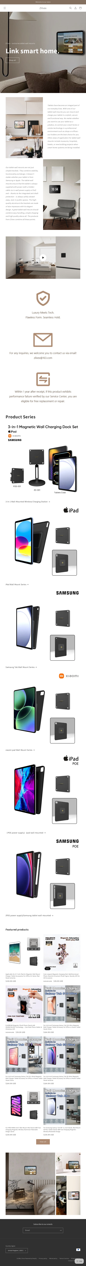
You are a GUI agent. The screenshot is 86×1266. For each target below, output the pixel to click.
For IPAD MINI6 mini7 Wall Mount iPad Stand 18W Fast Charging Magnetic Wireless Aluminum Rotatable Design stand (23, 1129)
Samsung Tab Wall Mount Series (20, 667)
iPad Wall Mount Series (16, 584)
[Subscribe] (60, 1230)
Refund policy (53, 1258)
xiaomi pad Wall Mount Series (19, 750)
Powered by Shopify (31, 1258)
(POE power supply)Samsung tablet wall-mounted (28, 915)
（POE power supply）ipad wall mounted (24, 832)
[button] (4, 8)
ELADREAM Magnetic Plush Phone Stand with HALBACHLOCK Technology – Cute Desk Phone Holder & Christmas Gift (24, 1027)
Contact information (74, 1260)
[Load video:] (43, 257)
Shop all (12, 60)
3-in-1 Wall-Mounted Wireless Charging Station (27, 501)
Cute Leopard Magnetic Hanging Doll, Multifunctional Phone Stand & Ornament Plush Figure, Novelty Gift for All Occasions (61, 976)
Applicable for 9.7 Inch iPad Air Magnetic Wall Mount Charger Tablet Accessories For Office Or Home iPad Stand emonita (23, 976)
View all (43, 1142)
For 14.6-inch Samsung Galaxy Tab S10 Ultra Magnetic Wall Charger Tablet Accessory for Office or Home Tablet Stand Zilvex (61, 1027)
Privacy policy (43, 1258)
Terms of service (64, 1258)
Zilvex (23, 1258)
